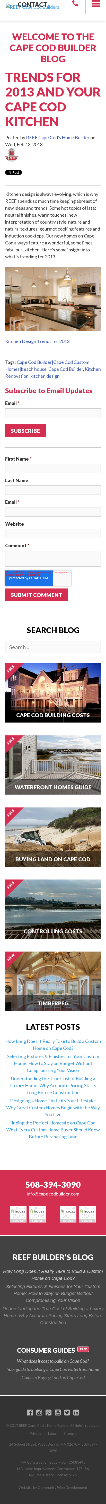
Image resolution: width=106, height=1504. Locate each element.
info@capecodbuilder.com (53, 1193)
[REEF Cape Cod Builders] (32, 3)
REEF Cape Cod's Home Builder (58, 137)
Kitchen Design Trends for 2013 (37, 341)
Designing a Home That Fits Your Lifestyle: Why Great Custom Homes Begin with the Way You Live (53, 1107)
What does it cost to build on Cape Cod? (53, 1361)
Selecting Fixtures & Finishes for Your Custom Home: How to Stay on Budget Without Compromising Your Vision (53, 1063)
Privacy (35, 1433)
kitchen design (45, 376)
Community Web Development (62, 1487)
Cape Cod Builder (65, 369)
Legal (52, 1433)
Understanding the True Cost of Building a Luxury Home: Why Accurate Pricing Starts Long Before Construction (53, 1085)
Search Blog (53, 630)
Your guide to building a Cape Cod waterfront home (53, 1369)
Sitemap (70, 1433)
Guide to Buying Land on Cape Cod (53, 1377)
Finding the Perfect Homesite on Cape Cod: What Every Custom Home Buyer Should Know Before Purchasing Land (53, 1129)
